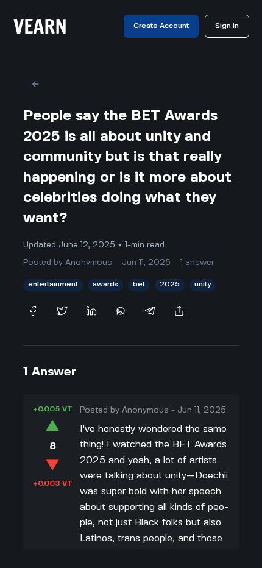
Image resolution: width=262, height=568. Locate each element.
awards (105, 284)
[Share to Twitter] (62, 311)
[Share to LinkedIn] (91, 311)
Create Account (161, 26)
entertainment (53, 284)
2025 (170, 284)
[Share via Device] (179, 311)
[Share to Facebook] (33, 311)
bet (139, 284)
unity (202, 284)
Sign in (227, 26)
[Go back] (35, 84)
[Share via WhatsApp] (120, 311)
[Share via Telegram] (150, 311)
